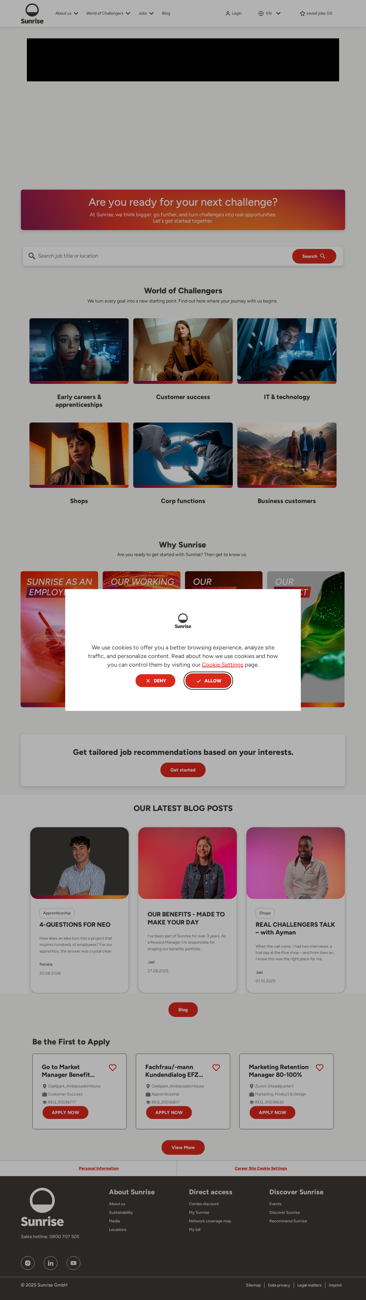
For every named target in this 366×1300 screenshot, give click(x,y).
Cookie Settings (222, 664)
